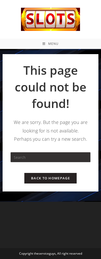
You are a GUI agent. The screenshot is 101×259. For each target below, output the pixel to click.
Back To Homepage (50, 178)
